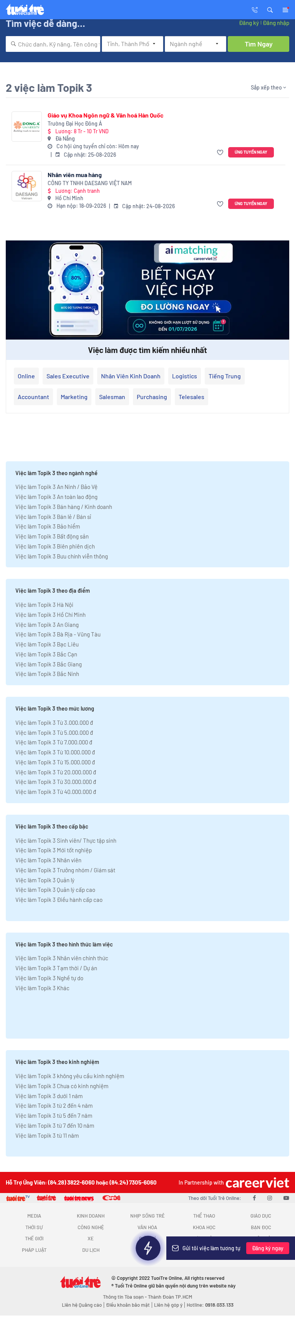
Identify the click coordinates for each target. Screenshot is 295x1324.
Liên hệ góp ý (168, 1305)
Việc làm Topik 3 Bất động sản (52, 536)
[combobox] (53, 44)
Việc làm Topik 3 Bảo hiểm (47, 526)
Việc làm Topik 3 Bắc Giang (48, 664)
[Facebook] (254, 1197)
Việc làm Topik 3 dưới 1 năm (49, 1095)
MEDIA (34, 1216)
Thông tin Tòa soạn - (125, 1297)
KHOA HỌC (204, 1227)
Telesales (191, 396)
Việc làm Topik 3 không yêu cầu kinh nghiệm (69, 1075)
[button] (270, 9)
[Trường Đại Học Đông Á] (26, 126)
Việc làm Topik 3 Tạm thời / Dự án (56, 967)
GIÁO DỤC (260, 1216)
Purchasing (152, 396)
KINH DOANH (90, 1216)
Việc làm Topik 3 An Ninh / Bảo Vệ (56, 486)
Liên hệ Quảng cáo (82, 1305)
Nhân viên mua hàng (75, 174)
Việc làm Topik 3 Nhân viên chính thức (61, 957)
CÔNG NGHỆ (91, 1227)
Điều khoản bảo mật (128, 1305)
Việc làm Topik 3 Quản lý (45, 880)
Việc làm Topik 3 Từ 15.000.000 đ (55, 762)
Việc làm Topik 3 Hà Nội (44, 604)
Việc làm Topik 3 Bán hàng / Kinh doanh (63, 506)
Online (26, 375)
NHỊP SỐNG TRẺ (147, 1216)
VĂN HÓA (147, 1227)
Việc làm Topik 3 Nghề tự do (49, 977)
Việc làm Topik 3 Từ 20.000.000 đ (55, 772)
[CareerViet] (256, 1182)
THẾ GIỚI (34, 1238)
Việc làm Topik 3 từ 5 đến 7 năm (53, 1115)
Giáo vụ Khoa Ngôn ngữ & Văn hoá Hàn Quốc (106, 115)
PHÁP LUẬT (34, 1250)
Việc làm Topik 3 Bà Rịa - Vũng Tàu (58, 634)
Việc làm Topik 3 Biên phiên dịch (55, 546)
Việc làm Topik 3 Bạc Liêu (47, 644)
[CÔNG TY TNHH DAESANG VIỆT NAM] (26, 186)
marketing (74, 396)
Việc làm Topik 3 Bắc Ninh (47, 673)
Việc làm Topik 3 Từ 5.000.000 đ (54, 732)
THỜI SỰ (34, 1227)
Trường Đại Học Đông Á (75, 123)
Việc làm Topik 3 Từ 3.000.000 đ (54, 722)
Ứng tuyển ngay (251, 151)
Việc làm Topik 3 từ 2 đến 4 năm (54, 1105)
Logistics (184, 375)
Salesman (112, 396)
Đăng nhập (276, 22)
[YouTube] (286, 1197)
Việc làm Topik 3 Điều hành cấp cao (59, 899)
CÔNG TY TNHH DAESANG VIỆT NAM (90, 183)
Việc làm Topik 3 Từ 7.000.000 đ (53, 742)
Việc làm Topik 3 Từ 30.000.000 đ (55, 781)
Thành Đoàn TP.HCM (170, 1297)
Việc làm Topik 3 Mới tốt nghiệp (53, 850)
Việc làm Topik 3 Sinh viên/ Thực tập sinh (65, 840)
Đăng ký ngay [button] (267, 1248)
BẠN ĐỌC (261, 1227)
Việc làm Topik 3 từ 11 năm (47, 1135)
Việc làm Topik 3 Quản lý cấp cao (55, 889)
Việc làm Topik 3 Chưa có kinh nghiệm (61, 1085)
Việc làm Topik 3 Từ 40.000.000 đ (55, 791)
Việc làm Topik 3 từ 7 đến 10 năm (54, 1125)
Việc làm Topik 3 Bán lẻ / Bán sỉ (53, 516)
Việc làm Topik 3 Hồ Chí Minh (50, 614)
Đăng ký (249, 22)
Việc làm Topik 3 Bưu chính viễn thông (61, 556)
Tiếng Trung (225, 375)
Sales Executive (67, 375)
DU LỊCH (90, 1250)
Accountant (33, 396)
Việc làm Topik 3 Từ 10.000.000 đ (55, 752)
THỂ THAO (204, 1216)
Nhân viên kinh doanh (131, 375)
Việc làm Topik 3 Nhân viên (48, 860)
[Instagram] (269, 1197)
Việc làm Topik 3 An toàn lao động (56, 496)
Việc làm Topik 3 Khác (42, 987)
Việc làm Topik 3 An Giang (47, 624)
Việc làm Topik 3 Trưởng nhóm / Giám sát (65, 870)
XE (91, 1238)
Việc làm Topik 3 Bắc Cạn (46, 654)
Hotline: (210, 1305)
